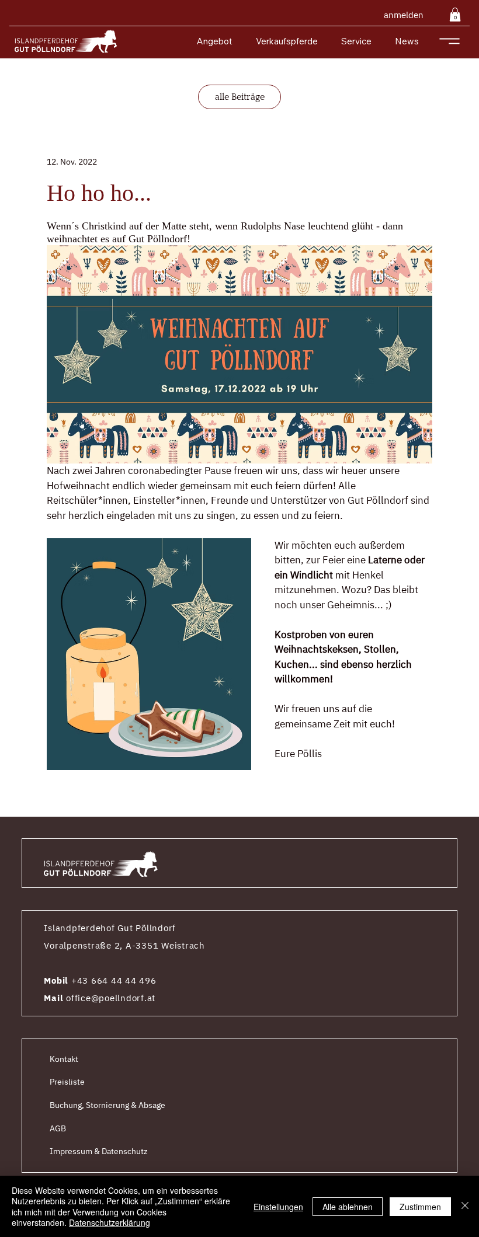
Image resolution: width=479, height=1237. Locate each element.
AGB (58, 1128)
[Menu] (449, 40)
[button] (455, 15)
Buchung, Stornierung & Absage (107, 1105)
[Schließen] (465, 1206)
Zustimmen (420, 1206)
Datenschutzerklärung (109, 1222)
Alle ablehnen (347, 1206)
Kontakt (64, 1059)
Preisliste (67, 1081)
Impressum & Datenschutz (99, 1151)
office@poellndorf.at (110, 997)
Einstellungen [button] (278, 1206)
